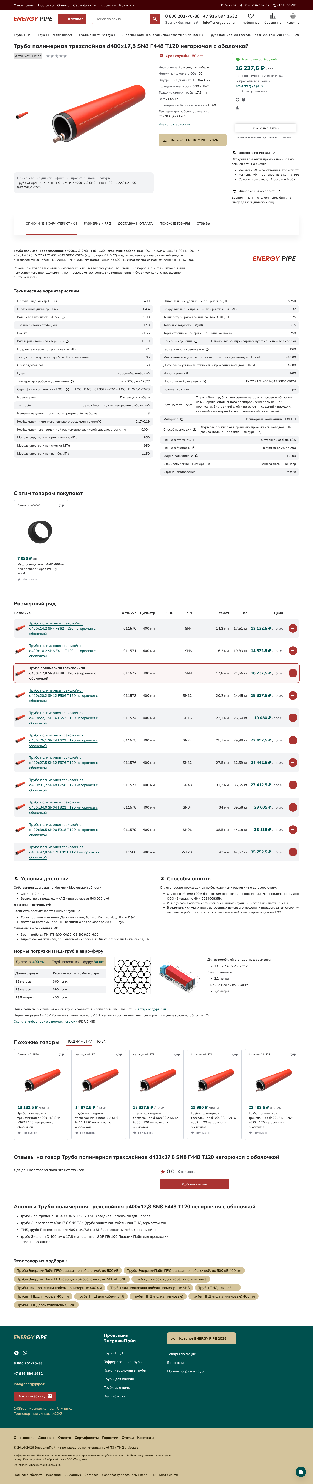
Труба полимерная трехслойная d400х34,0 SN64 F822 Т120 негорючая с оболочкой (63, 807)
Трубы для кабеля (119, 1379)
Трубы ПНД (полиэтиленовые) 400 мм (223, 1296)
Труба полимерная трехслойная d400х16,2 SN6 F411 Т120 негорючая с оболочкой (62, 650)
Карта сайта (168, 1475)
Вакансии (175, 1362)
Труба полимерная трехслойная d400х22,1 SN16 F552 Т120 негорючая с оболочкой (63, 717)
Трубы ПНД (22, 35)
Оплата (63, 5)
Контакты (127, 5)
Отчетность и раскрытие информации (37, 1464)
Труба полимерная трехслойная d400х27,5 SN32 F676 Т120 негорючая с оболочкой (63, 762)
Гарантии (108, 5)
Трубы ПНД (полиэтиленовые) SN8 (46, 1305)
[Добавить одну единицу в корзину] (293, 628)
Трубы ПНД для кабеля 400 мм (43, 1296)
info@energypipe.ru (219, 22)
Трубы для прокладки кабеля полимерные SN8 (150, 1288)
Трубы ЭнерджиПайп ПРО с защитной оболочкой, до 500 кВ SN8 (71, 1279)
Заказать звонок (256, 5)
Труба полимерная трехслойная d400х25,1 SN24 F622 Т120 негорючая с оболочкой (63, 740)
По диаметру (79, 1041)
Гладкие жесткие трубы (97, 35)
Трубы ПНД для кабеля (55, 35)
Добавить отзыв (194, 1184)
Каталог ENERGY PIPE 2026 (194, 140)
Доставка (46, 5)
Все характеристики (174, 124)
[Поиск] (155, 19)
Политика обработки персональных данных (47, 1475)
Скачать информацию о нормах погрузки (45, 1021)
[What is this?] (63, 317)
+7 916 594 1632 (220, 16)
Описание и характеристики (51, 223)
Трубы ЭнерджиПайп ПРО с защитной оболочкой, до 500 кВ (68, 1270)
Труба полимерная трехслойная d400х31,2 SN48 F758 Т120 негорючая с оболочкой (63, 785)
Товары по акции (181, 1354)
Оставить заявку (31, 1396)
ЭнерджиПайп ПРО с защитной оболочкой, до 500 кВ (162, 35)
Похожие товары (175, 223)
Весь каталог (115, 1396)
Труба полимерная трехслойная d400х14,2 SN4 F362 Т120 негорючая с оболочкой (62, 628)
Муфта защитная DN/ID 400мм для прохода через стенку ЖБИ (40, 568)
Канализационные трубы (125, 1370)
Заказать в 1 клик (265, 128)
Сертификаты (84, 5)
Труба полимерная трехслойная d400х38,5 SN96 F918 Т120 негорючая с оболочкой (63, 829)
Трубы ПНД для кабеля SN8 (101, 1296)
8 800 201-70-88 (182, 16)
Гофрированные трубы (123, 1361)
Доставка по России (254, 153)
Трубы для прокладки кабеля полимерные (171, 1279)
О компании (24, 5)
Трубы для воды (117, 1387)
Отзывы (204, 223)
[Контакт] (301, 1472)
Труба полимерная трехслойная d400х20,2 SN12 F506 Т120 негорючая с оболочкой (63, 695)
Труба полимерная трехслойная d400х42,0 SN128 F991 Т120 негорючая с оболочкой (64, 852)
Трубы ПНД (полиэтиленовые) (158, 1296)
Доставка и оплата (135, 223)
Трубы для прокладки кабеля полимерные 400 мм (59, 1288)
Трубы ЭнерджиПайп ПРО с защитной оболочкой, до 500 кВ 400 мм (184, 1270)
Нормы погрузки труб (185, 1371)
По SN (101, 1041)
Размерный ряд (97, 223)
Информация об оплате (257, 191)
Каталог (75, 19)
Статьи (128, 1437)
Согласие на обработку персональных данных (120, 1475)
